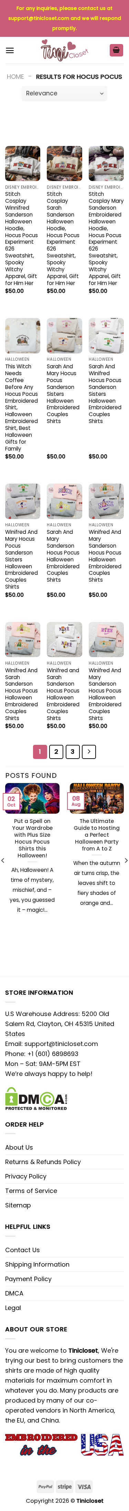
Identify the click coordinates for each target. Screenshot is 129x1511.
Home (15, 76)
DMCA (14, 1293)
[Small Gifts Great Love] (64, 50)
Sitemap (18, 1205)
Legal (13, 1307)
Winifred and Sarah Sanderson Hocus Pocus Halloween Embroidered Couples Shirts (63, 694)
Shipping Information (37, 1264)
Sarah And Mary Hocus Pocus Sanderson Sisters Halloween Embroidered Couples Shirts (63, 394)
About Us (19, 1147)
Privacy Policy (25, 1176)
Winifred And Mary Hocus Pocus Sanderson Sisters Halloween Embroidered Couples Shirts (21, 559)
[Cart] (116, 50)
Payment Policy (28, 1279)
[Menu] (9, 50)
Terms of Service (31, 1190)
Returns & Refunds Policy (43, 1162)
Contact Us (22, 1250)
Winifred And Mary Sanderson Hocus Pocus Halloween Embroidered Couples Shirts (105, 556)
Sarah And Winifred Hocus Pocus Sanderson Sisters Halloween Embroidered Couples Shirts (105, 394)
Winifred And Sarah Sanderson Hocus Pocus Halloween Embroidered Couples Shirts (21, 694)
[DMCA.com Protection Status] (36, 1097)
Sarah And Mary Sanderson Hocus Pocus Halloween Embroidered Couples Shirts (63, 556)
